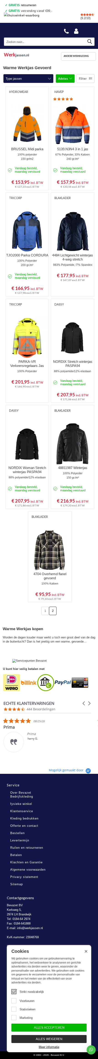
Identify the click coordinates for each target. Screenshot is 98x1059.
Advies (63, 78)
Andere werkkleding (76, 56)
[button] (84, 703)
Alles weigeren (49, 1039)
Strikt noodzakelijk (32, 991)
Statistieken (27, 1009)
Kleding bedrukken (24, 818)
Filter (83, 78)
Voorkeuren (27, 1001)
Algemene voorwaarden (28, 869)
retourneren (22, 5)
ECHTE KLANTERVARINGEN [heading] (28, 703)
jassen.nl (16, 54)
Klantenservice (21, 811)
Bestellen (17, 833)
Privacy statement (24, 877)
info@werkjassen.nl (30, 928)
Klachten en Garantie (26, 862)
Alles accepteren (49, 1027)
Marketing (26, 1017)
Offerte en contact (24, 825)
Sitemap (16, 884)
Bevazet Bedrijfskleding (25, 30)
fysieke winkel (21, 804)
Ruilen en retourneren (26, 847)
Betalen (16, 855)
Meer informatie (49, 1047)
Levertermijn (19, 840)
